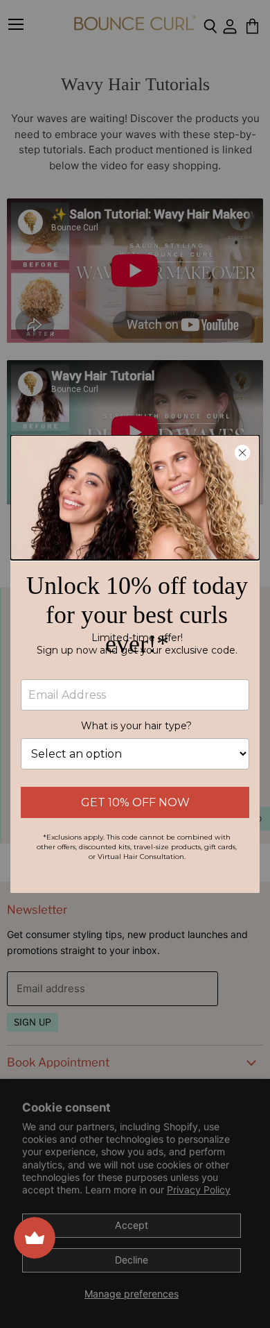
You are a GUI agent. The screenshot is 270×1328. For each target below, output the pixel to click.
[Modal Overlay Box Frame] (135, 664)
